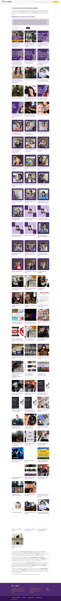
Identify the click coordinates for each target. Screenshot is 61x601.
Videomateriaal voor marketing (43, 114)
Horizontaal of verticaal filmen (30, 184)
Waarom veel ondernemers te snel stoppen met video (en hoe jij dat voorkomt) (43, 63)
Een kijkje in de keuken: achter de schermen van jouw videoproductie (17, 45)
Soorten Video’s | (20, 588)
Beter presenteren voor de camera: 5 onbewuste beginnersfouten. (16, 151)
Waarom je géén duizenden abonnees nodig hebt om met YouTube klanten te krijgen (17, 63)
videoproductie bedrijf (28, 552)
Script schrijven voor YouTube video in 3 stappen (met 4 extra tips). (30, 254)
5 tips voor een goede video (17, 97)
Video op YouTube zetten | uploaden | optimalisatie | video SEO (43, 236)
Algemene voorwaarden (16, 597)
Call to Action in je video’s (41, 184)
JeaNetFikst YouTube (25, 16)
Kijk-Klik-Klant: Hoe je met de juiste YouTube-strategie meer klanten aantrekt (17, 81)
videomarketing (22, 11)
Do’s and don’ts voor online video (30, 356)
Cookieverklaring (31, 597)
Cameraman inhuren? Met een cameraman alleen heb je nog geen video (42, 495)
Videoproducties (15, 591)
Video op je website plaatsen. (17, 271)
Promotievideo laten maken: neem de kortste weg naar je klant (42, 254)
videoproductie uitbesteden (26, 551)
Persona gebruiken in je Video (30, 79)
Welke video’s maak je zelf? (42, 132)
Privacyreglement (39, 597)
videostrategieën (35, 11)
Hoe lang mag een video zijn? (30, 235)
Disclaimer (24, 597)
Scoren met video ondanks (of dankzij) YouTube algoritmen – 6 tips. (17, 340)
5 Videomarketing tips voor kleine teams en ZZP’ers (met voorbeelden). (30, 45)
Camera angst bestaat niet (16, 512)
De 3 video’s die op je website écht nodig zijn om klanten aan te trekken (42, 45)
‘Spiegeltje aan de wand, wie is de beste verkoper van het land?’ (17, 116)
